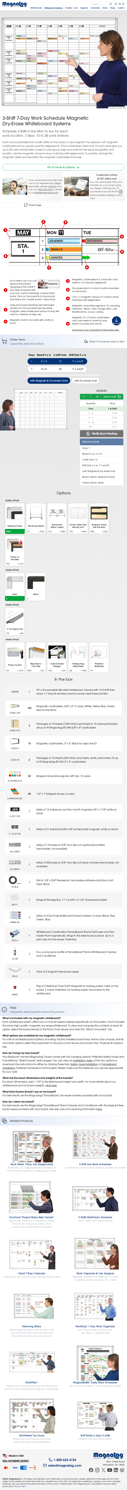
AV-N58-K (15, 869)
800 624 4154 (45, 189)
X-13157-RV (15, 833)
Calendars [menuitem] (95, 8)
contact (52, 186)
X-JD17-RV (14, 816)
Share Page (35, 205)
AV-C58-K (15, 851)
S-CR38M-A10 (15, 780)
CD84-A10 (15, 730)
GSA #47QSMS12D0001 (15, 1460)
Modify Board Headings (105, 433)
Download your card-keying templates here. (95, 330)
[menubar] (77, 8)
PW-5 (15, 976)
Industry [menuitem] (71, 8)
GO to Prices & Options (61, 167)
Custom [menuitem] (121, 8)
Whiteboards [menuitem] (36, 8)
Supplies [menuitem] (84, 8)
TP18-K (15, 887)
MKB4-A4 (15, 922)
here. (99, 1109)
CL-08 (15, 958)
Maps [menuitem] (112, 8)
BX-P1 (15, 904)
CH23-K (15, 748)
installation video (83, 1060)
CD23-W (15, 759)
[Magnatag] (109, 1456)
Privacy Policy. (20, 1486)
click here (51, 1085)
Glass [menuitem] (105, 8)
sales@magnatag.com (46, 192)
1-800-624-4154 (65, 1460)
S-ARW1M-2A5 (14, 798)
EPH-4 (15, 940)
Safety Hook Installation (84, 1064)
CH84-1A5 (15, 712)
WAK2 (15, 994)
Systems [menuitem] (53, 8)
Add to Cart (110, 396)
